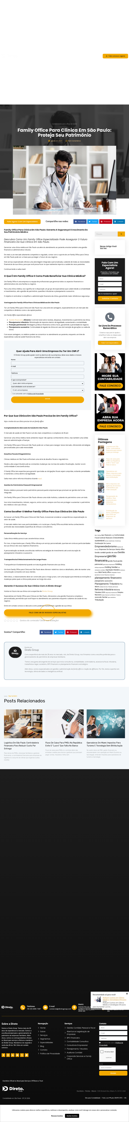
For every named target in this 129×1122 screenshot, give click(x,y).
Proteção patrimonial (113, 586)
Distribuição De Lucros (103, 543)
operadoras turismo (99, 575)
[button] (80, 221)
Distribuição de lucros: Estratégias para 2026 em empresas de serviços (112, 514)
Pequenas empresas (110, 575)
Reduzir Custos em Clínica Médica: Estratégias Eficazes (114, 999)
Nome (13, 360)
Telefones (31, 1006)
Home (25, 56)
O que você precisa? (18, 380)
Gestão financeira (16, 320)
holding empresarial (100, 567)
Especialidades (64, 56)
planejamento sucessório (103, 581)
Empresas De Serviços (107, 549)
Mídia (76, 56)
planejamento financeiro (108, 577)
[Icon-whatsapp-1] (26, 1055)
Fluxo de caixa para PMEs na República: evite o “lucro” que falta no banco (113, 462)
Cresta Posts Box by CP (96, 1009)
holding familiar (111, 567)
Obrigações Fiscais (116, 572)
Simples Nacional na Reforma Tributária (111, 595)
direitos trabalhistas (109, 541)
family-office (120, 549)
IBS (119, 567)
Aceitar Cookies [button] (72, 1116)
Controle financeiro (106, 538)
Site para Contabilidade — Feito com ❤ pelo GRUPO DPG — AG (105, 1098)
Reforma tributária (104, 589)
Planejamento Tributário (107, 583)
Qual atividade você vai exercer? (23, 387)
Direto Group (47, 591)
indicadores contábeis (100, 570)
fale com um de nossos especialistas (47, 612)
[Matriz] (74, 1007)
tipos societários (112, 597)
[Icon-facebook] (3, 1055)
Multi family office (104, 572)
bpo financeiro (107, 535)
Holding (118, 564)
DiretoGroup (118, 541)
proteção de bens (104, 586)
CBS (113, 535)
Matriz (81, 1004)
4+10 (101, 1064)
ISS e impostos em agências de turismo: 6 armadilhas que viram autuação (113, 487)
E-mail (13, 366)
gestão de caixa (111, 552)
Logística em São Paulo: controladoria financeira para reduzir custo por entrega (114, 449)
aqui (40, 478)
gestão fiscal (112, 561)
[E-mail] (45, 1007)
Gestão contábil (100, 552)
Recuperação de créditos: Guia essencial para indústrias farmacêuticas (112, 500)
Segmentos (50, 56)
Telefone (14, 373)
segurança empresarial (111, 592)
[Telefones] (22, 1007)
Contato (95, 56)
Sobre (31, 56)
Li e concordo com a (28, 394)
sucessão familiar (101, 597)
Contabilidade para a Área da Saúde (64, 124)
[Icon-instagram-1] (8, 1055)
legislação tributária (113, 570)
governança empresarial (109, 564)
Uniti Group (86, 56)
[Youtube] (17, 1055)
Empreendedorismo (106, 546)
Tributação (99, 600)
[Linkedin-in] (13, 1055)
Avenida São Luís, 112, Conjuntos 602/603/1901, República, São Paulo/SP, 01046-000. (86, 1009)
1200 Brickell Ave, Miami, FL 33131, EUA (101, 1091)
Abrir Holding (98, 535)
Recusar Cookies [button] (57, 1116)
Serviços (38, 56)
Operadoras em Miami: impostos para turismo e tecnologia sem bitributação (113, 474)
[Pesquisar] (121, 234)
